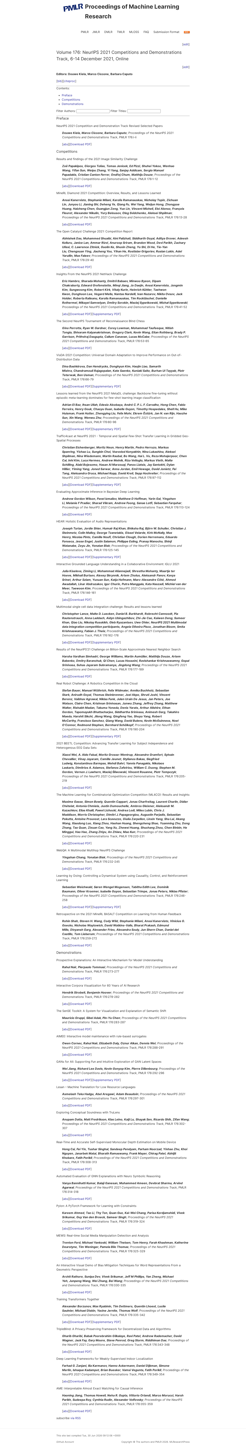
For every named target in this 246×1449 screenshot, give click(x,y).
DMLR (108, 32)
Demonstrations (72, 104)
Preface (67, 95)
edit (186, 44)
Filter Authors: (65, 111)
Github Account (65, 1441)
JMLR (96, 32)
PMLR (85, 32)
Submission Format (166, 32)
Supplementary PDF (106, 314)
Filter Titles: (118, 111)
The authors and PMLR (149, 1441)
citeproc (69, 81)
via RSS (75, 1418)
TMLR (121, 32)
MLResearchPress (179, 1441)
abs (65, 144)
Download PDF (80, 144)
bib (59, 81)
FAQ (146, 32)
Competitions (71, 99)
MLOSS (134, 32)
